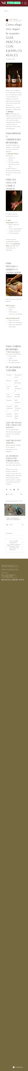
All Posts (6, 11)
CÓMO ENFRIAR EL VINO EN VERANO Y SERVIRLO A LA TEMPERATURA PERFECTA (13, 519)
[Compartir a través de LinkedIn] (14, 489)
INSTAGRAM (5, 580)
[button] (25, 3)
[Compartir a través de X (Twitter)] (10, 489)
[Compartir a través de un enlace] (18, 489)
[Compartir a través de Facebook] (6, 489)
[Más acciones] (21, 20)
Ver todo (20, 501)
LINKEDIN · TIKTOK (17, 580)
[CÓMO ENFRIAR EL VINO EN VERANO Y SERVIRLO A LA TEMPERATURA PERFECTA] (14, 510)
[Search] (9, 3)
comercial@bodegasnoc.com (9, 577)
